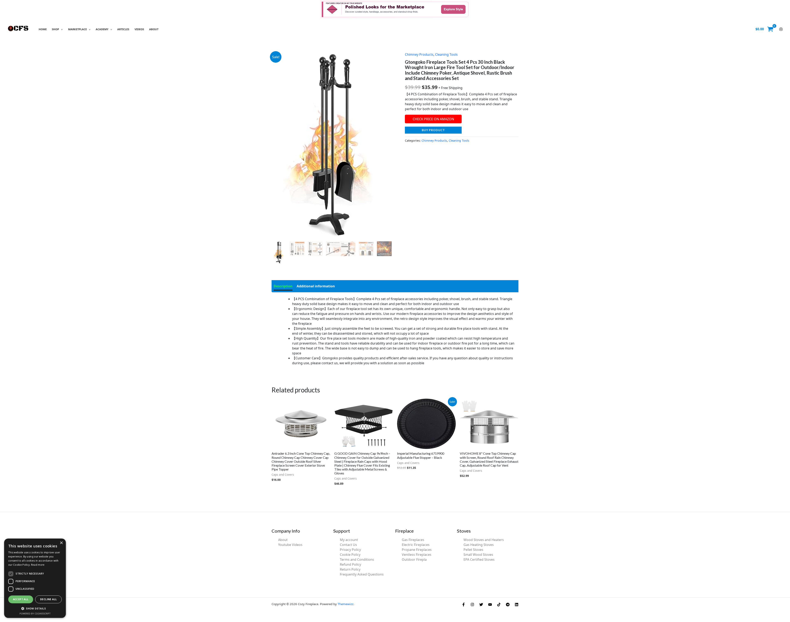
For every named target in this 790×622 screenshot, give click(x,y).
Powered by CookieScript (35, 613)
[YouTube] (490, 604)
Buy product (433, 130)
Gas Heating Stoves (479, 544)
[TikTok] (499, 604)
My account (349, 540)
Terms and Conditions (357, 559)
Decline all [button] (48, 599)
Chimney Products (419, 54)
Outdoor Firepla (414, 559)
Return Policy (350, 569)
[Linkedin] (516, 604)
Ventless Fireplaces (416, 554)
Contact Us (348, 544)
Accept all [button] (21, 599)
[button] (61, 29)
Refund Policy (350, 564)
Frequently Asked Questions (362, 574)
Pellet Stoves (473, 549)
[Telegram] (508, 604)
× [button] (61, 543)
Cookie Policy (350, 554)
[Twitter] (481, 604)
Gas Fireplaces (413, 540)
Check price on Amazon (433, 119)
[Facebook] (463, 604)
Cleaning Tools (446, 54)
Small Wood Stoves (478, 554)
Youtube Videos (290, 544)
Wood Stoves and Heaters (484, 540)
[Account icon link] (781, 29)
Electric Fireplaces (416, 544)
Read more (38, 565)
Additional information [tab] (316, 286)
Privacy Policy (350, 549)
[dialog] (35, 578)
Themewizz (345, 604)
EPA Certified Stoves (479, 559)
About (283, 540)
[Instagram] (472, 604)
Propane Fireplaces (417, 549)
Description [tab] (283, 286)
